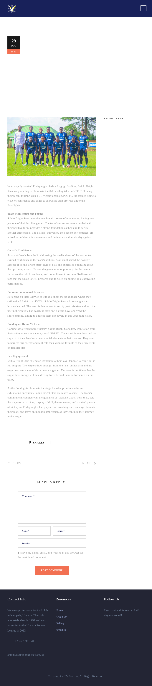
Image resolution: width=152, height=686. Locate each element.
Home (59, 610)
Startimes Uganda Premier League (94, 88)
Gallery (60, 623)
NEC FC (35, 88)
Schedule (61, 629)
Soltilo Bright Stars (55, 88)
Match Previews (42, 83)
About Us (61, 616)
